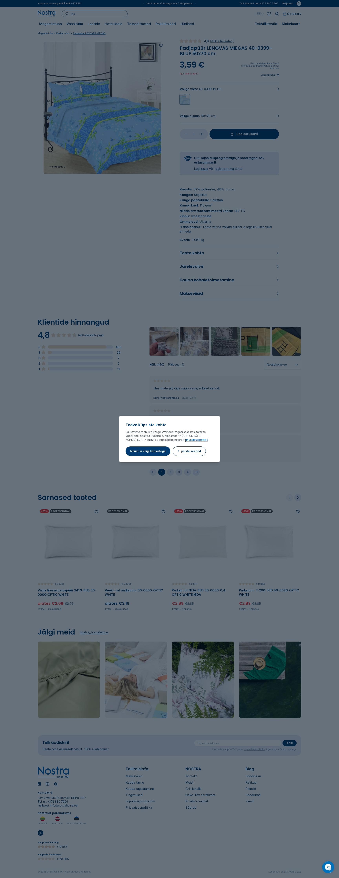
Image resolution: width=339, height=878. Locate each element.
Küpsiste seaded (189, 451)
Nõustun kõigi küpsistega (148, 451)
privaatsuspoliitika (196, 439)
